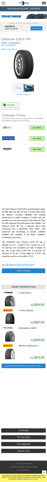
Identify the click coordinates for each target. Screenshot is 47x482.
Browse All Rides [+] (23, 94)
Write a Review (23, 271)
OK (44, 472)
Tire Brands (23, 430)
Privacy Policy (33, 479)
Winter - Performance (10, 43)
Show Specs (36, 28)
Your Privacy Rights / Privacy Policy (23, 467)
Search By (44, 4)
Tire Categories (23, 444)
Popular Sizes (23, 451)
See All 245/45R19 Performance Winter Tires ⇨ (23, 366)
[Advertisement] (24, 180)
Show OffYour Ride (18, 88)
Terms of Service (23, 470)
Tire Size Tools (23, 437)
